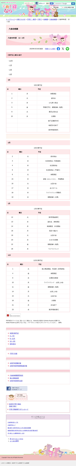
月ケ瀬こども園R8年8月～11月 (16, 433)
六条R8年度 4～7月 (13, 422)
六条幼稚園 (53, 19)
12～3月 (12, 341)
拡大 (48, 3)
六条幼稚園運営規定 (16, 375)
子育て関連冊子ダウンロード (18, 409)
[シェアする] (58, 48)
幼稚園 (45, 19)
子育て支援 (13, 353)
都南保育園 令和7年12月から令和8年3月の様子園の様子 (23, 430)
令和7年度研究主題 (16, 381)
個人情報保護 (14, 378)
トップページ (10, 19)
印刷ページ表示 (50, 49)
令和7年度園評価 (15, 363)
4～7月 (12, 336)
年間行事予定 (14, 333)
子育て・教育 (31, 19)
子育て (39, 19)
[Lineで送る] (67, 48)
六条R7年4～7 (11, 425)
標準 (52, 3)
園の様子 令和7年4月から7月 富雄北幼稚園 (19, 428)
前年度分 (13, 344)
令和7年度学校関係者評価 (18, 366)
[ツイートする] (63, 48)
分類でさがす (20, 19)
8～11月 (12, 338)
